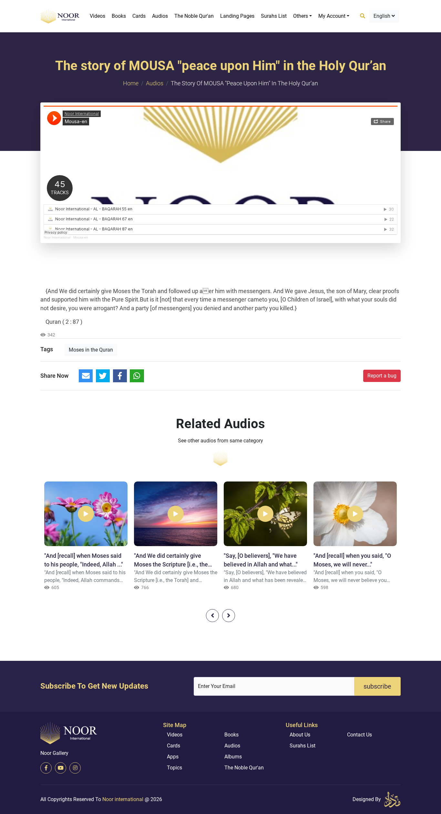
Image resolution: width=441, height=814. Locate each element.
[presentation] (212, 615)
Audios (160, 16)
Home (130, 83)
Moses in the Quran (91, 350)
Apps (173, 757)
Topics (174, 768)
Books (119, 16)
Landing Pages (237, 16)
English (383, 16)
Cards (139, 16)
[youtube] (60, 768)
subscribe (377, 686)
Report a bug (381, 376)
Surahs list (274, 16)
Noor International (57, 237)
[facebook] (46, 768)
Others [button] (300, 16)
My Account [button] (331, 16)
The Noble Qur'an (194, 16)
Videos (97, 16)
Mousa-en (80, 237)
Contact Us (359, 735)
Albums (233, 757)
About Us (300, 735)
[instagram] (75, 768)
